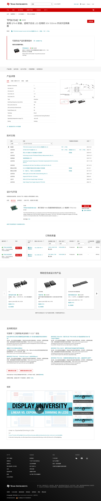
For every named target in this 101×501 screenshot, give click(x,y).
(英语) (40, 31)
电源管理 (13, 14)
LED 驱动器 (21, 14)
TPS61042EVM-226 (29, 208)
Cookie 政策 (14, 492)
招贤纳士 (9, 461)
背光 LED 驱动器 (31, 14)
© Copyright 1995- (12, 495)
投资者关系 (9, 471)
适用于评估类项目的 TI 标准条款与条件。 (16, 224)
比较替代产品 (39, 40)
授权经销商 (63, 466)
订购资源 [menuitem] (38, 10)
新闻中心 (9, 463)
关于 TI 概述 (9, 458)
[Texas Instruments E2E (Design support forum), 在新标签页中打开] (82, 459)
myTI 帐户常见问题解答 (35, 474)
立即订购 (91, 21)
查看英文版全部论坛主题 (26, 370)
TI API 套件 (55, 458)
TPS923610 (25, 48)
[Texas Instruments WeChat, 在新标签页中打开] (76, 459)
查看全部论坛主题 (12, 370)
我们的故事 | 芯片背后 (12, 466)
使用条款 (41, 374)
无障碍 (8, 492)
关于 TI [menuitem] (45, 10)
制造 (8, 474)
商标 (39, 492)
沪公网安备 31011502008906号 (24, 497)
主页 (8, 14)
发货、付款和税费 (57, 463)
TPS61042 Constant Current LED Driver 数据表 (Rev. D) (25, 31)
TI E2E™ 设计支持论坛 (35, 461)
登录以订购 (86, 206)
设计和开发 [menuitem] (20, 10)
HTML (48, 31)
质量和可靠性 (33, 471)
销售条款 (28, 492)
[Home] (17, 4)
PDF (44, 31)
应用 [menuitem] (13, 10)
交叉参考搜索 (33, 463)
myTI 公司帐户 (56, 461)
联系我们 (32, 458)
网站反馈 (44, 492)
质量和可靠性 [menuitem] (30, 10)
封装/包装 (32, 469)
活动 (8, 469)
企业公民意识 (10, 477)
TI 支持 (31, 378)
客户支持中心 (33, 466)
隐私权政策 (21, 492)
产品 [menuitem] (8, 10)
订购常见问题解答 (57, 466)
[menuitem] (93, 10)
